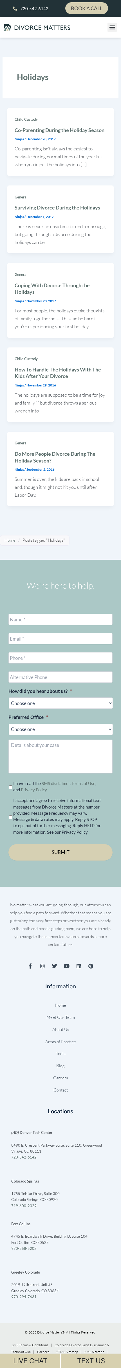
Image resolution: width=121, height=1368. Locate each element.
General (21, 197)
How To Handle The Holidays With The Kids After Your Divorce (58, 372)
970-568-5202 (24, 1248)
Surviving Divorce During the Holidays (57, 207)
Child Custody (26, 119)
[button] (112, 27)
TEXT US (91, 1361)
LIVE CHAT (30, 1361)
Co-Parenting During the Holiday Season (59, 130)
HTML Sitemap (67, 1352)
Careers (43, 1352)
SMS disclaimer (56, 783)
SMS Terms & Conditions (30, 1345)
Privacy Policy (34, 789)
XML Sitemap (94, 1352)
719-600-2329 (24, 1205)
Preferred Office (28, 717)
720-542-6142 (24, 1157)
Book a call (86, 8)
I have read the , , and (54, 786)
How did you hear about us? (40, 691)
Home (10, 540)
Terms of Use (83, 783)
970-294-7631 (24, 1296)
